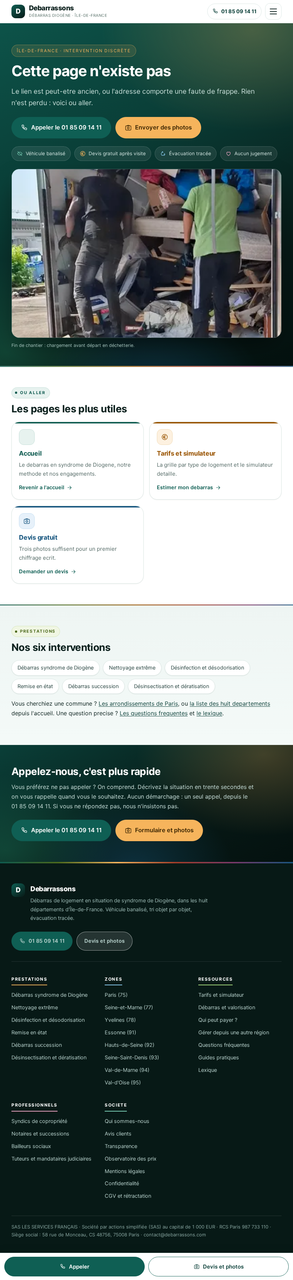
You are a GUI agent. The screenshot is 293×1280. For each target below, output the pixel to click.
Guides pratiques (218, 1057)
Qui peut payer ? (217, 1020)
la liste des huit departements (230, 703)
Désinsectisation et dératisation (171, 686)
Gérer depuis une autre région (233, 1032)
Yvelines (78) (120, 1020)
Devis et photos (104, 941)
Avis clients (118, 1134)
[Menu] (273, 11)
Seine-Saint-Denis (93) (132, 1057)
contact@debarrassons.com (175, 1234)
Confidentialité (122, 1183)
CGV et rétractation (128, 1196)
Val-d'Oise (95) (123, 1082)
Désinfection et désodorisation (207, 667)
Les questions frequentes (154, 713)
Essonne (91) (120, 1032)
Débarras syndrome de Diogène (56, 667)
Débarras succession (93, 686)
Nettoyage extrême (132, 667)
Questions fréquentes (224, 1045)
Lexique (207, 1070)
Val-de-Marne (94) (127, 1070)
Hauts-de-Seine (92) (129, 1045)
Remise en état (35, 686)
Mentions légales (125, 1171)
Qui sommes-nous (127, 1121)
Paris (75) (116, 995)
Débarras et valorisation (226, 1007)
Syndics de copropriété (39, 1121)
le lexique (209, 713)
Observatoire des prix (131, 1159)
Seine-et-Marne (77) (129, 1007)
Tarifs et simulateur (221, 995)
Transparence (121, 1146)
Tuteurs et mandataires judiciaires (51, 1159)
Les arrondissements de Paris (138, 703)
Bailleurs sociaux (31, 1146)
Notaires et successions (40, 1134)
